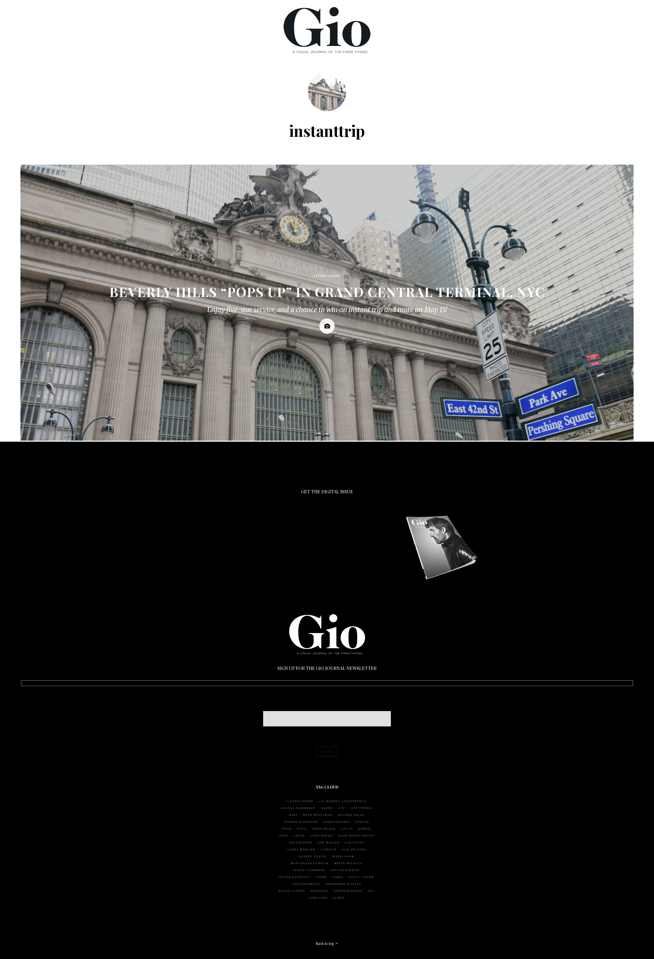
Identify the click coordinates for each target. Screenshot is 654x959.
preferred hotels (343, 884)
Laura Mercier (302, 849)
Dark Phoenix (336, 822)
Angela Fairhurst (298, 808)
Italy (283, 835)
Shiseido (319, 891)
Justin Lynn (300, 842)
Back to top (325, 943)
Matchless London (310, 863)
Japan (299, 835)
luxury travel (313, 856)
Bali (293, 815)
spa (371, 891)
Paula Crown (361, 877)
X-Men (339, 897)
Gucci (347, 828)
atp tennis (361, 808)
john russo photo (356, 835)
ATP (341, 808)
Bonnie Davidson (301, 822)
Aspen (327, 808)
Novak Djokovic (295, 877)
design (362, 822)
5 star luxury (300, 801)
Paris (338, 877)
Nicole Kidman (345, 870)
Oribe (321, 877)
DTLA (302, 828)
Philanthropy (306, 884)
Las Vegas (354, 842)
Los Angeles (354, 849)
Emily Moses (324, 828)
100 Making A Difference (342, 801)
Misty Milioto (348, 863)
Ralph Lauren (292, 891)
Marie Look (343, 856)
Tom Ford (318, 897)
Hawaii (364, 828)
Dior (286, 828)
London (328, 849)
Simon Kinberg (348, 891)
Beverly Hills (351, 815)
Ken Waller (328, 842)
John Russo (321, 835)
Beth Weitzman (318, 815)
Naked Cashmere (309, 870)
